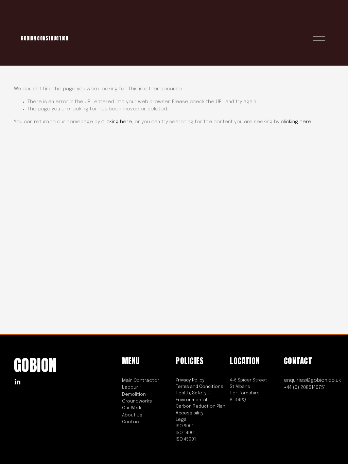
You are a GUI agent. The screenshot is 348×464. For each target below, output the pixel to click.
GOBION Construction (44, 38)
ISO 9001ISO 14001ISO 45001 (186, 433)
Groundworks (137, 401)
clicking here (116, 122)
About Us (132, 415)
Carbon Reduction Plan (200, 406)
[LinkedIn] (17, 381)
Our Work (131, 408)
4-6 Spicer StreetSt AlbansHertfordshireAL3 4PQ (248, 390)
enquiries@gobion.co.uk (312, 380)
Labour (130, 387)
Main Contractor (140, 380)
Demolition (134, 394)
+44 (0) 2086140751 (305, 387)
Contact (131, 422)
